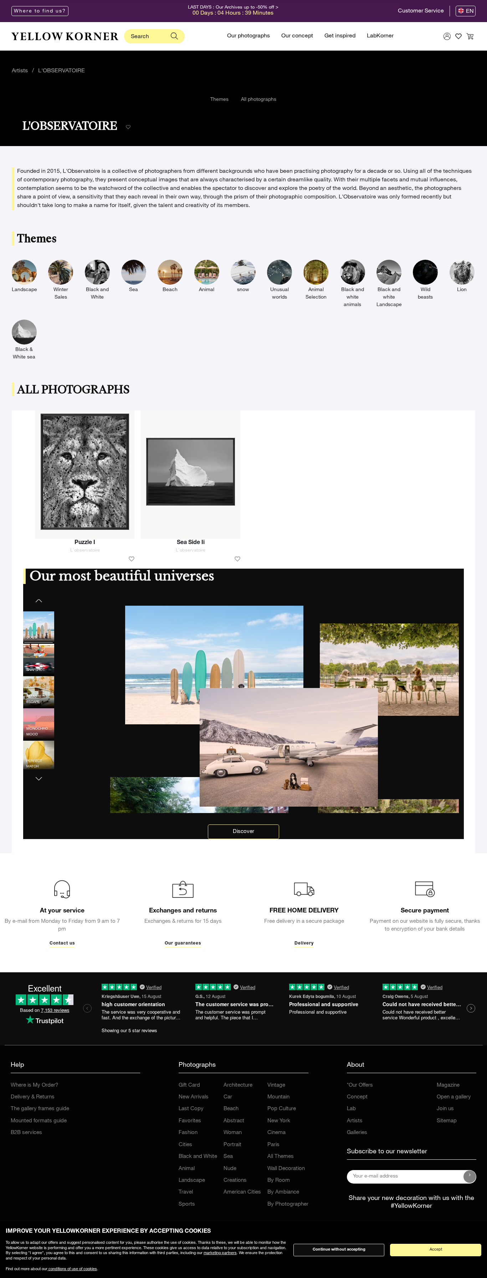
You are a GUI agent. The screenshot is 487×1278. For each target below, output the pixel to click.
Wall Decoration (286, 1168)
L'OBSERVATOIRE (61, 71)
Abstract (234, 1121)
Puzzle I (85, 543)
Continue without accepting (339, 1250)
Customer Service (421, 11)
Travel (186, 1192)
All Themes (280, 1156)
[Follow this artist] (128, 127)
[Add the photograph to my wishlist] (131, 559)
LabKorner (380, 36)
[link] (64, 36)
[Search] (174, 36)
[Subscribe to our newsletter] (469, 1177)
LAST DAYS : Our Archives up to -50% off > (233, 7)
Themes (219, 99)
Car (228, 1097)
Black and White (198, 1156)
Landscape (192, 1180)
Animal (187, 1168)
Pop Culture (281, 1109)
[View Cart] (470, 36)
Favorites (190, 1121)
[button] (38, 774)
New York (278, 1121)
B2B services (26, 1132)
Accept (436, 1250)
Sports (187, 1204)
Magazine (448, 1085)
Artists (20, 71)
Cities (185, 1145)
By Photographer (287, 1204)
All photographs (258, 99)
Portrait (232, 1145)
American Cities (242, 1192)
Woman (233, 1132)
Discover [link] (243, 831)
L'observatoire (85, 550)
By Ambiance (283, 1192)
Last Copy (191, 1109)
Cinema (276, 1132)
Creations (235, 1180)
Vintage (276, 1085)
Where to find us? (40, 11)
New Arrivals (194, 1097)
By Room (278, 1180)
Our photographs (248, 36)
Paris (273, 1145)
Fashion (188, 1132)
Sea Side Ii (191, 543)
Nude (230, 1168)
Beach (231, 1109)
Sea (228, 1156)
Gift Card (189, 1085)
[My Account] (447, 36)
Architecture (238, 1085)
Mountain (278, 1097)
